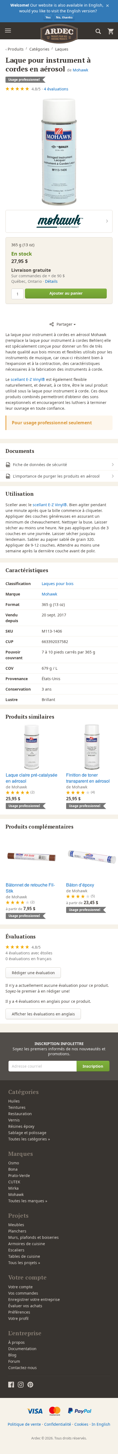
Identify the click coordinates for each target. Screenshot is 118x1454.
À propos (16, 1342)
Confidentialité (57, 1424)
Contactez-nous (22, 1367)
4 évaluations (56, 89)
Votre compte (20, 1286)
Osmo (13, 1162)
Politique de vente (24, 1424)
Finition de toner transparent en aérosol (88, 778)
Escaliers (16, 1250)
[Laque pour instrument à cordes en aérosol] (59, 152)
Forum (14, 1361)
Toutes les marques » (27, 1200)
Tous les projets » (24, 1262)
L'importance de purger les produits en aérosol (56, 476)
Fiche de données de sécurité (39, 464)
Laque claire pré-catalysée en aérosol (31, 778)
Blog (12, 1355)
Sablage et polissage (27, 1132)
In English (101, 1424)
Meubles (16, 1224)
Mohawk (80, 70)
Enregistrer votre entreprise (34, 1299)
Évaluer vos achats (25, 1305)
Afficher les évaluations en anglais (43, 1014)
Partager (64, 324)
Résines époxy (21, 1126)
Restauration (20, 1113)
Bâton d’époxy (80, 885)
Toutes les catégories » (29, 1139)
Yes (48, 17)
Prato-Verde (19, 1175)
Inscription (93, 1066)
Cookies (81, 1424)
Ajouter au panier (66, 293)
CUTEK (14, 1181)
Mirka (13, 1188)
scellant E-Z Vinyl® (28, 379)
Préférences (19, 1312)
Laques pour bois (58, 583)
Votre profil (18, 1318)
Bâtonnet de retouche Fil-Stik (30, 888)
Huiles (14, 1101)
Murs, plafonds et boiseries (33, 1237)
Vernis (14, 1120)
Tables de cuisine (24, 1256)
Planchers (17, 1231)
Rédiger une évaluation (33, 972)
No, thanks (64, 17)
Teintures (17, 1107)
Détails (51, 281)
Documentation (22, 1348)
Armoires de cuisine (26, 1243)
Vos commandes (23, 1293)
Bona (13, 1169)
